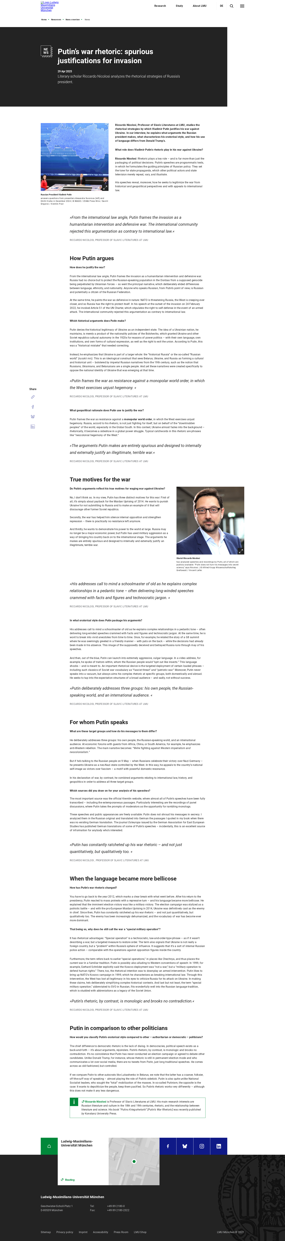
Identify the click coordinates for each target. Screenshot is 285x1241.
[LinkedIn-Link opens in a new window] (218, 1146)
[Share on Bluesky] (33, 417)
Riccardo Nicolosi (95, 1101)
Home (44, 19)
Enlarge (105, 187)
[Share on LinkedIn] (33, 427)
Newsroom (56, 19)
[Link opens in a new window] (108, 1161)
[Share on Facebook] (33, 407)
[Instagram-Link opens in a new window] (201, 1146)
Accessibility (100, 1232)
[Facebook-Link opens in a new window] (167, 1146)
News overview (73, 19)
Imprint (83, 1232)
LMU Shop (140, 1232)
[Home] (49, 1146)
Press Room (121, 1232)
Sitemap (46, 1232)
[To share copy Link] (33, 397)
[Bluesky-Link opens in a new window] (184, 1146)
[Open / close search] (231, 6)
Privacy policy (64, 1232)
